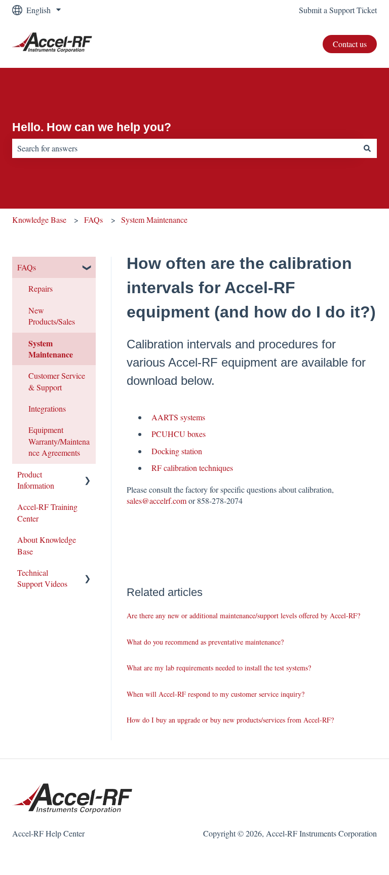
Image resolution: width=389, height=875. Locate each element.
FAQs (93, 219)
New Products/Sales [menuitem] (51, 316)
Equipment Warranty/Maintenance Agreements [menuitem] (59, 441)
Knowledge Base (39, 219)
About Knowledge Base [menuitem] (46, 545)
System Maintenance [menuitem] (50, 348)
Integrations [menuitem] (47, 408)
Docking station (176, 451)
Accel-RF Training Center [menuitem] (47, 512)
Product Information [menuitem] (35, 480)
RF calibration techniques (192, 467)
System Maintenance (154, 219)
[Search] (367, 148)
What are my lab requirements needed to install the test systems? (219, 667)
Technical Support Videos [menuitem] (42, 578)
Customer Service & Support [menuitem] (56, 381)
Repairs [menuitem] (40, 288)
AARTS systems (178, 417)
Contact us (350, 43)
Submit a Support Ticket (338, 10)
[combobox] (185, 148)
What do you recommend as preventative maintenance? (205, 642)
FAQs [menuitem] (26, 267)
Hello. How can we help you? (91, 127)
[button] (88, 268)
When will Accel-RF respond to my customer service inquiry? (215, 694)
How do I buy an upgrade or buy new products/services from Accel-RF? (230, 720)
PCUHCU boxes (178, 433)
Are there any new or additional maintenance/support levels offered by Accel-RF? (243, 615)
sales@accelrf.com (156, 500)
